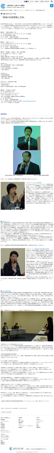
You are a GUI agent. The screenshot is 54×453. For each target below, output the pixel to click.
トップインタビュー (5, 437)
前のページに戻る (7, 412)
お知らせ (38, 419)
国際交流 (3, 443)
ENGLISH (47, 1)
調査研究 (20, 422)
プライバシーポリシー (6, 432)
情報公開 (3, 427)
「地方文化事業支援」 (6, 291)
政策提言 (20, 427)
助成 (20, 419)
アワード (38, 422)
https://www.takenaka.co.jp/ (29, 101)
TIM (37, 424)
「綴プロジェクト (5, 221)
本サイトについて (5, 430)
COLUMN (3, 434)
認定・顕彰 (21, 421)
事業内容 (20, 417)
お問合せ (37, 1)
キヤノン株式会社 (37, 182)
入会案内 (42, 1)
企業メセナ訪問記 (5, 436)
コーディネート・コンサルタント (26, 425)
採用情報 (3, 424)
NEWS (37, 417)
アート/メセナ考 (4, 439)
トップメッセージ (5, 421)
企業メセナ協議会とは (5, 417)
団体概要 (3, 419)
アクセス (32, 1)
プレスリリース (39, 421)
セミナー (20, 424)
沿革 (2, 422)
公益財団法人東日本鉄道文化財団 (41, 248)
